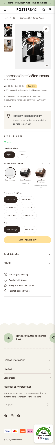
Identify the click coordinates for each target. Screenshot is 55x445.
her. (29, 124)
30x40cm (26, 199)
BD (14, 18)
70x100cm (11, 215)
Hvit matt (29, 229)
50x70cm (27, 207)
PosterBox (11, 79)
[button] (5, 9)
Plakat (9, 154)
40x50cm (11, 207)
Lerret (22, 154)
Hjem (6, 18)
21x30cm (10, 199)
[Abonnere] (47, 404)
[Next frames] (49, 163)
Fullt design (12, 229)
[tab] (8, 30)
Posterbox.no (16, 440)
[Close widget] (49, 427)
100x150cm (28, 215)
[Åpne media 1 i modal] (46, 29)
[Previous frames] (42, 163)
